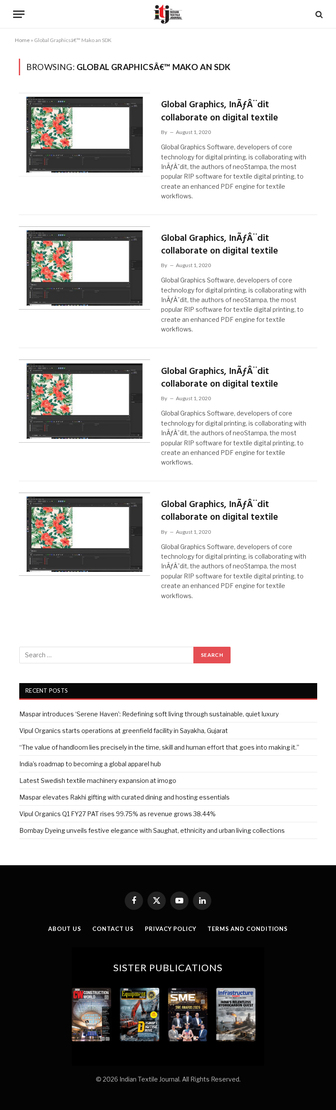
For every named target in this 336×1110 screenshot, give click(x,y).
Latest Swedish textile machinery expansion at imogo (97, 780)
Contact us (113, 928)
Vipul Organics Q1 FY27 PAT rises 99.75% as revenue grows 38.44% (117, 814)
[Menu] (18, 14)
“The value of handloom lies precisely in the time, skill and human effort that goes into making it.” (159, 747)
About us (64, 928)
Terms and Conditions (247, 928)
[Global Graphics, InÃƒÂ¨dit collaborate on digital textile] (84, 134)
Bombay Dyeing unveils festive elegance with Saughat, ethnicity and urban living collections (152, 830)
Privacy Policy (170, 928)
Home (22, 40)
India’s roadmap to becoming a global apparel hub (90, 764)
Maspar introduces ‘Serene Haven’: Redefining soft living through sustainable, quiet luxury (149, 714)
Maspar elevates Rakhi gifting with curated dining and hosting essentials (124, 797)
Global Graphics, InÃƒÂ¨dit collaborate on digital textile (219, 111)
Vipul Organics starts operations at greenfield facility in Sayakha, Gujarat (123, 730)
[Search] (318, 14)
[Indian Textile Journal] (168, 14)
